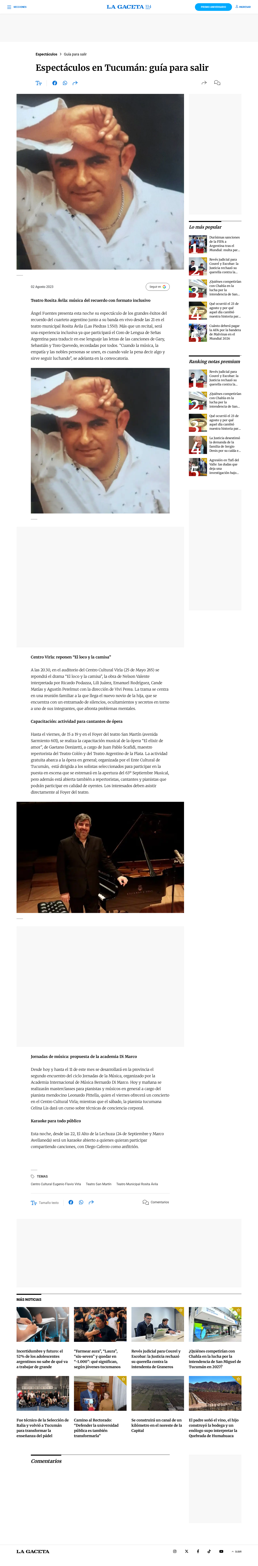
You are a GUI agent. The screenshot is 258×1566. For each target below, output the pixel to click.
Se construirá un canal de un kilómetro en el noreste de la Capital (156, 1425)
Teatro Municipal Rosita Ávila (137, 1184)
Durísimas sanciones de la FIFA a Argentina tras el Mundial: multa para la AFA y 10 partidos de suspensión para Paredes (224, 250)
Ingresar (245, 7)
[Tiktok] (209, 1552)
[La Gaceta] (129, 7)
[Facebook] (198, 1552)
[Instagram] (174, 1552)
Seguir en (155, 286)
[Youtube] (221, 1552)
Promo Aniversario (213, 7)
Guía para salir (75, 54)
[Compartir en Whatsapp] (65, 84)
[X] (186, 1552)
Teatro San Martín (98, 1184)
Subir (238, 1551)
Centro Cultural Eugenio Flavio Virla (56, 1184)
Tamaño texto (49, 1203)
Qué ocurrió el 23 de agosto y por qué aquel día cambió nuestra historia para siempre (224, 312)
